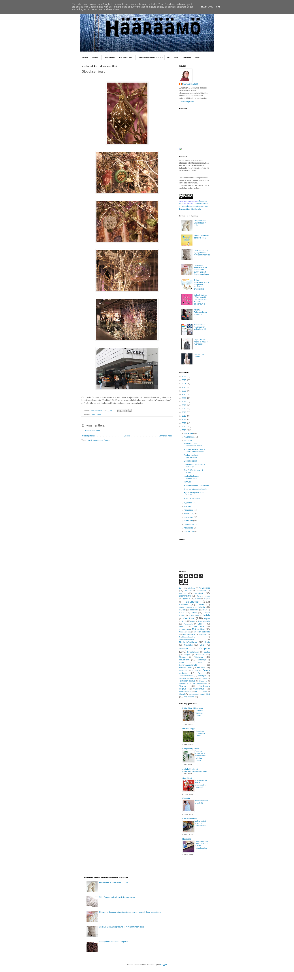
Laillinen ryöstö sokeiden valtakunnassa (200, 823)
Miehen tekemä (185, 632)
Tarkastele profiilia (186, 102)
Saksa (200, 662)
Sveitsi (98, 414)
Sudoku (195, 670)
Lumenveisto (184, 629)
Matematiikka (198, 629)
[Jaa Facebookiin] (127, 410)
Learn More (207, 7)
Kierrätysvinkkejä (126, 57)
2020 (184, 398)
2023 (184, 387)
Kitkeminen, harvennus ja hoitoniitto (200, 733)
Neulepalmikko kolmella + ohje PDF (114, 942)
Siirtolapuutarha (185, 668)
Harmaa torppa (189, 729)
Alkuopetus (204, 588)
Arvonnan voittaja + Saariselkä (196, 485)
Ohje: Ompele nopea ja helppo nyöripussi (201, 341)
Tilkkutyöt (202, 676)
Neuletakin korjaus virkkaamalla (191, 477)
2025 (184, 380)
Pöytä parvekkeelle (192, 498)
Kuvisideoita (188, 624)
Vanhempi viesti (165, 436)
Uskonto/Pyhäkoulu (199, 683)
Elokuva (198, 598)
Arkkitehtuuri (201, 590)
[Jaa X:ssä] (124, 410)
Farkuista (183, 604)
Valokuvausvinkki (185, 691)
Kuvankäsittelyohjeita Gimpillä (150, 57)
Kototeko (186, 798)
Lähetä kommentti (92, 430)
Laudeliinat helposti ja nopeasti (199, 713)
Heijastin (201, 607)
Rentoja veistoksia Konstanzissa (191, 456)
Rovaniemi (184, 659)
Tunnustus (188, 482)
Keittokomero (194, 615)
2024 (184, 384)
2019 (184, 402)
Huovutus (194, 610)
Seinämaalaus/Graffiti (188, 665)
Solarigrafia (183, 670)
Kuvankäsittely (204, 621)
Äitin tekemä (189, 697)
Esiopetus (192, 601)
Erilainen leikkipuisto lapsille (195, 489)
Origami (187, 655)
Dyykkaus (186, 598)
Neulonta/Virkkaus (188, 642)
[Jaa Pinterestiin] (130, 410)
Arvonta (182, 593)
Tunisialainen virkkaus (187, 678)
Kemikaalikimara (189, 819)
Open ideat (187, 778)
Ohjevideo (183, 648)
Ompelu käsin (193, 652)
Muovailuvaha (189, 634)
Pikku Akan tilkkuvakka (192, 708)
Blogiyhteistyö (185, 596)
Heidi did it (186, 839)
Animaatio (188, 590)
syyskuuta (188, 503)
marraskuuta (189, 437)
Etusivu (85, 57)
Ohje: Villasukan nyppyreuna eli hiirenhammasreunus (202, 253)
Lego (181, 626)
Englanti (207, 598)
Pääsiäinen (198, 657)
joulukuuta (188, 433)
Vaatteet (183, 686)
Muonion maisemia (202, 632)
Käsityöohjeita (109, 57)
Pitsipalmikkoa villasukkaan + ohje (200, 223)
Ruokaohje (201, 660)
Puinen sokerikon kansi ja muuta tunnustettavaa (194, 450)
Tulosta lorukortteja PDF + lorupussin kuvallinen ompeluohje (201, 284)
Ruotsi (182, 662)
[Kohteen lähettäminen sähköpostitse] (118, 410)
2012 (184, 427)
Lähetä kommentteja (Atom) (98, 440)
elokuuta (188, 506)
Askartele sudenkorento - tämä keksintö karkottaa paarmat (200, 755)
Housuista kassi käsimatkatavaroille (193, 445)
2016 (184, 412)
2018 (184, 405)
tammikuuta (189, 531)
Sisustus (201, 667)
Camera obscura (203, 596)
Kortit (184, 621)
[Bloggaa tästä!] (121, 410)
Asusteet (198, 593)
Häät (176, 57)
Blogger (163, 965)
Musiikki (202, 634)
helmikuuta (189, 528)
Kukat (192, 621)
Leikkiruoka (199, 626)
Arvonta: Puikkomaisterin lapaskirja (200, 312)
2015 (184, 416)
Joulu (93, 414)
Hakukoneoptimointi (186, 607)
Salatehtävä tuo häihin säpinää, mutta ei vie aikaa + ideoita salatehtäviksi (201, 299)
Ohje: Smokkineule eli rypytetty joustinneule (117, 897)
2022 (184, 391)
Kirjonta (207, 619)
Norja (207, 642)
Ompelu (204, 648)
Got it (219, 7)
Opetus (207, 652)
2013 (184, 423)
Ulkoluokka (203, 681)
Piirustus (182, 657)
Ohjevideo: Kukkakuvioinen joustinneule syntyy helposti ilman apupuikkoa (201, 269)
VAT (168, 57)
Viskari (182, 694)
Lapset (201, 624)
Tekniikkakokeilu (186, 676)
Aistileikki (191, 588)
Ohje (202, 645)
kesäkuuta (188, 513)
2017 (184, 409)
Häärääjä (96, 57)
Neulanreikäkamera (186, 639)
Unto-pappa (183, 683)
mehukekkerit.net (190, 769)
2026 (184, 376)
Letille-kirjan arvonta (199, 355)
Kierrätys (188, 618)
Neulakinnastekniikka (187, 637)
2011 (184, 430)
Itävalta (182, 613)
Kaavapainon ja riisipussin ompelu (194, 771)
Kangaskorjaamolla (190, 749)
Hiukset (182, 610)
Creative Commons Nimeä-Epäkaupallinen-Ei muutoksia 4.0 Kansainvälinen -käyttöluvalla (193, 206)
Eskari (197, 57)
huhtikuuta (188, 521)
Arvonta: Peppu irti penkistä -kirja (201, 237)
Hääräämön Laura (190, 84)
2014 (184, 419)
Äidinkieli (205, 694)
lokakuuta (188, 440)
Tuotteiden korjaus (187, 681)
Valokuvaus (198, 688)
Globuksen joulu (190, 461)
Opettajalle (186, 57)
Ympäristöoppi (193, 694)
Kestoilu (206, 615)
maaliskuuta (189, 524)
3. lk (181, 588)
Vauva (205, 691)
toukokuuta (189, 517)
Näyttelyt (188, 645)
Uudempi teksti (88, 436)
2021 (184, 394)
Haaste (201, 605)
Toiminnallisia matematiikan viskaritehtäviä (200, 327)
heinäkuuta (189, 510)
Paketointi (200, 655)
